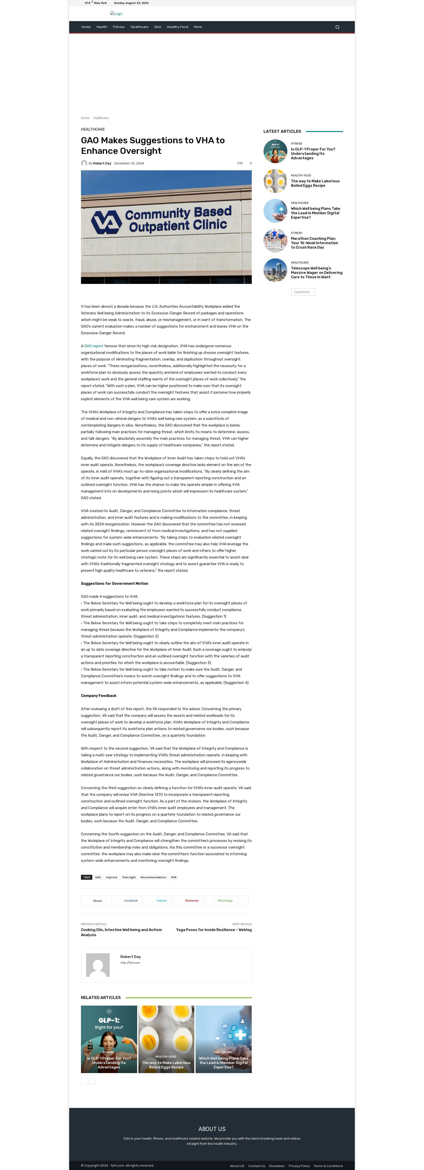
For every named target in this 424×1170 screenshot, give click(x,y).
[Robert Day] (85, 163)
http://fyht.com (130, 962)
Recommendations (153, 877)
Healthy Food (165, 1056)
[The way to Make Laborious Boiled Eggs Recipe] (166, 1039)
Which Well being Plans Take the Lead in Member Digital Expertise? (223, 1062)
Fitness (108, 1052)
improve (111, 877)
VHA (173, 877)
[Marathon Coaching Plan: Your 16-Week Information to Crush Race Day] (275, 241)
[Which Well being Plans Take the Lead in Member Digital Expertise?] (224, 1039)
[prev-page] (84, 1081)
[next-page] (92, 1081)
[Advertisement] (212, 73)
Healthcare (101, 118)
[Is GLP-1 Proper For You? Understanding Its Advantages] (109, 1039)
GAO (98, 877)
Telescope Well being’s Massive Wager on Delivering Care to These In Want (317, 272)
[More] (243, 900)
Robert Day (102, 163)
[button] (337, 27)
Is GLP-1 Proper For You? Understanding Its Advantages (109, 1062)
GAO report (93, 346)
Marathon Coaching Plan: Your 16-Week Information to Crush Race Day (314, 243)
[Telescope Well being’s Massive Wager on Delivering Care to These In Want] (275, 270)
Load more (302, 292)
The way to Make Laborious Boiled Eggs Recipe (166, 1065)
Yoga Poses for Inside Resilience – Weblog (214, 930)
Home (85, 118)
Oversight (129, 877)
